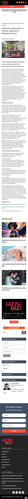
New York (6, 365)
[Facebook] (17, 2)
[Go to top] (26, 498)
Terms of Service (6, 464)
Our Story (4, 456)
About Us (4, 454)
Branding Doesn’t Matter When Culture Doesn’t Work (13, 204)
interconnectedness (18, 140)
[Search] (24, 332)
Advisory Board (6, 459)
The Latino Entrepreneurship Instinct (9, 485)
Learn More (14, 322)
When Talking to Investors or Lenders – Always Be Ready (13, 391)
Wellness (13, 23)
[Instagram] (23, 2)
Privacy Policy (5, 462)
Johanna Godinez (9, 39)
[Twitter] (19, 2)
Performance (6, 23)
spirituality (19, 76)
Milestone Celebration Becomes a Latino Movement (12, 478)
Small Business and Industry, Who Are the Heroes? (12, 475)
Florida (5, 368)
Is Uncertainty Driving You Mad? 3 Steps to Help (11, 488)
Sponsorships (5, 451)
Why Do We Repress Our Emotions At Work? (11, 210)
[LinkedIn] (21, 2)
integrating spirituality (7, 196)
